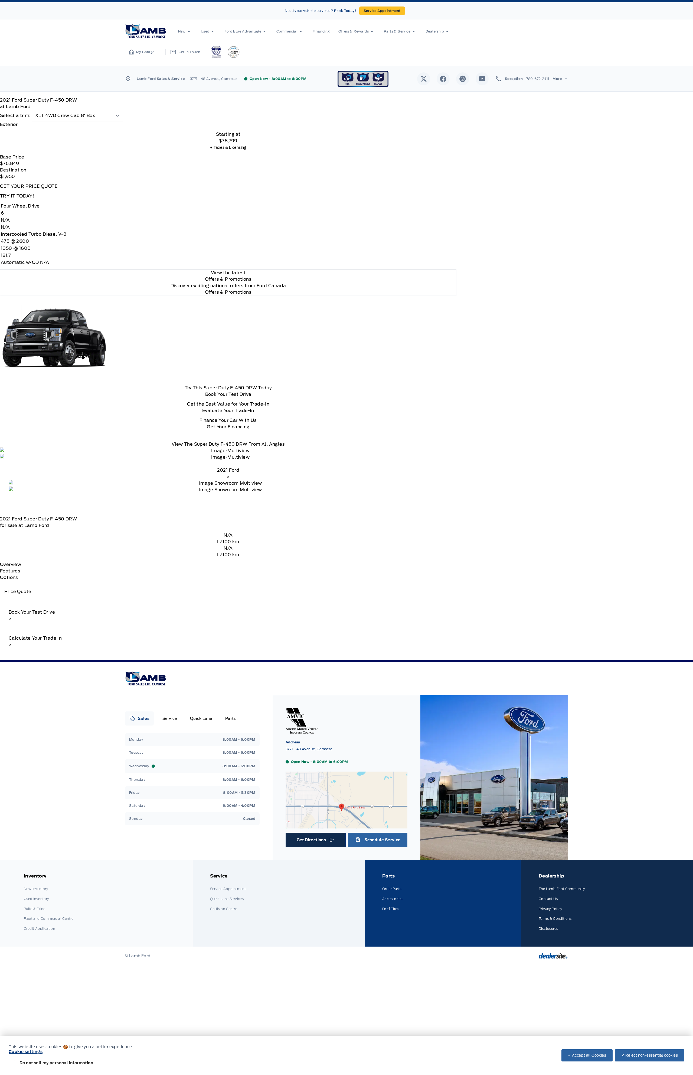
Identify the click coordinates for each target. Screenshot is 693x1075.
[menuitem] (185, 31)
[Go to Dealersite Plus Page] (553, 956)
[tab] (228, 124)
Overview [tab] (10, 564)
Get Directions (315, 841)
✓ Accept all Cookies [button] (587, 1055)
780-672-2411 (538, 79)
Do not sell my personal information (56, 1063)
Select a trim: (15, 115)
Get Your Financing (228, 426)
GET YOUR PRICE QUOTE (28, 186)
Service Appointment (382, 11)
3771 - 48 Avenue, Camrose (213, 79)
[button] (142, 52)
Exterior (9, 124)
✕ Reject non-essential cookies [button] (649, 1055)
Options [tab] (9, 577)
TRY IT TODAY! (17, 196)
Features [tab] (10, 571)
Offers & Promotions (228, 292)
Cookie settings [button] (26, 1051)
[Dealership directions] (346, 826)
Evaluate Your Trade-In (228, 410)
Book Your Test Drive (228, 394)
